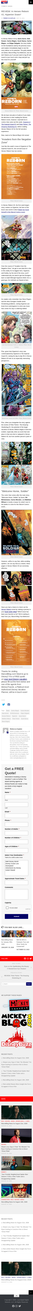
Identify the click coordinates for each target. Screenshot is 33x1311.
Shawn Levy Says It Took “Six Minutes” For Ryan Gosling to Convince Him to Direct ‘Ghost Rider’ (16, 1064)
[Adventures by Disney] (16, 868)
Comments (9, 887)
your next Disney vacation (15, 679)
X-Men (27, 1121)
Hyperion (14, 716)
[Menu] (31, 2)
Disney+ (4, 1172)
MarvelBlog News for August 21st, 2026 (16, 1058)
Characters (5, 1199)
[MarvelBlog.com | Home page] (4, 2)
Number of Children (13, 838)
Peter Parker (15, 718)
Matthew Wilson (6, 718)
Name (7, 792)
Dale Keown (5, 713)
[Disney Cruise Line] (16, 864)
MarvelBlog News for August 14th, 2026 (16, 1080)
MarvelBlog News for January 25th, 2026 (7, 942)
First (6, 800)
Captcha (8, 903)
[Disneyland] (16, 866)
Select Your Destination (14, 855)
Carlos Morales (25, 710)
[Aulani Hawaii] (16, 870)
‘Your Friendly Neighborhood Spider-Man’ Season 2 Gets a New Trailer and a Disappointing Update (15, 1073)
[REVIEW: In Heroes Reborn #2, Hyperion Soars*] (16, 28)
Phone (8, 820)
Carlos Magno (15, 710)
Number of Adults (12, 829)
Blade (8, 710)
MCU (2, 1121)
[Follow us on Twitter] (31, 959)
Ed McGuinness (14, 713)
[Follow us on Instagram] (28, 959)
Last (6, 808)
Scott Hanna (24, 718)
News (10, 6)
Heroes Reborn (6, 609)
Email (7, 812)
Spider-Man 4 (20, 1121)
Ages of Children (12, 846)
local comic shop (11, 612)
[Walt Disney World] (16, 861)
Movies (7, 1121)
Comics (4, 6)
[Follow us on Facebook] (25, 959)
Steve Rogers (6, 721)
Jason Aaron (22, 716)
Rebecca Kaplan (9, 18)
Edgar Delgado (25, 713)
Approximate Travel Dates (15, 878)
